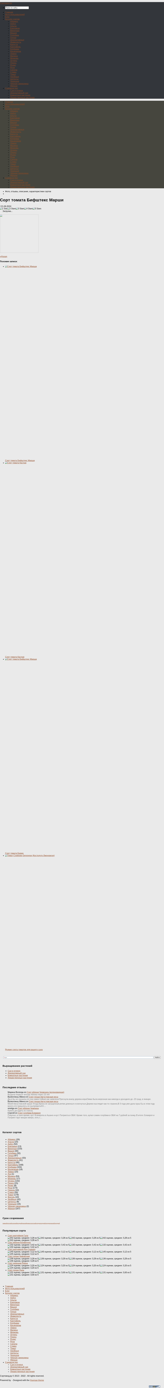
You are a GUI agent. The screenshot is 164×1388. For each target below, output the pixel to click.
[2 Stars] (11, 209)
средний (57, 1223)
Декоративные (17, 40)
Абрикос (14, 21)
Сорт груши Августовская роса (43, 1097)
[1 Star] (3, 209)
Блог (7, 17)
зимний (5, 1223)
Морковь (14, 58)
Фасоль (11, 1197)
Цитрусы (14, 79)
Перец (13, 63)
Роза (12, 67)
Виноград (14, 31)
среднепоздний (40, 1223)
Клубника (14, 49)
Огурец (13, 61)
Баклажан (15, 28)
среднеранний (50, 1223)
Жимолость (15, 42)
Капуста (14, 44)
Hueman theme (37, 1380)
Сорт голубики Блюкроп (29, 1113)
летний (9, 1223)
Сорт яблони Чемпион (28, 1108)
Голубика (14, 35)
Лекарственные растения (22, 97)
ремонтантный (31, 1223)
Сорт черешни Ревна (18, 1263)
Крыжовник (15, 51)
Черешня (14, 81)
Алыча (13, 26)
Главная (9, 12)
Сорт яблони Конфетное (19, 1242)
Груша (13, 37)
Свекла (13, 70)
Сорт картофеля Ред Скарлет (21, 1249)
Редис (13, 65)
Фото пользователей (15, 14)
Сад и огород (16, 90)
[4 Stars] (28, 209)
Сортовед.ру (6, 3)
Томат (13, 74)
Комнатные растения (20, 95)
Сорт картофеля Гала (18, 1236)
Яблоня (13, 86)
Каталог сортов (12, 19)
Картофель (15, 47)
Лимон (13, 54)
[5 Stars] (37, 209)
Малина (14, 56)
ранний (24, 1223)
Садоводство (11, 88)
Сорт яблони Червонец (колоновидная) (45, 1092)
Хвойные (14, 77)
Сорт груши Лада (16, 1270)
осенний (14, 1223)
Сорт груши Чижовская (19, 1256)
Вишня (13, 33)
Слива (13, 72)
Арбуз (13, 24)
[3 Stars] (20, 209)
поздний (19, 1223)
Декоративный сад (19, 93)
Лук (9, 1174)
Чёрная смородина (19, 84)
